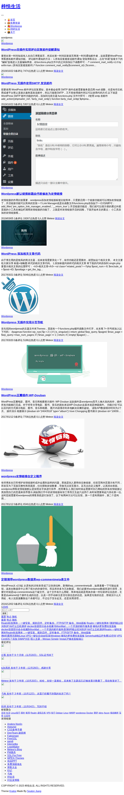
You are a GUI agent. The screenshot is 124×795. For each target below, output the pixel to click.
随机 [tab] (14, 616)
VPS (48, 713)
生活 (8, 713)
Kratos (12, 791)
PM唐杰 (11, 752)
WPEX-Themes (15, 758)
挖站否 (11, 777)
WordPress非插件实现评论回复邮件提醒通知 (30, 49)
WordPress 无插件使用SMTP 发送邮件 (26, 83)
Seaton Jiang (34, 791)
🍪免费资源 (13, 23)
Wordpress (7, 43)
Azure (106, 713)
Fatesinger (13, 736)
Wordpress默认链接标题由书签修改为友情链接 (31, 193)
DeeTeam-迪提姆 (16, 733)
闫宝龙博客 (13, 780)
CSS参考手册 (14, 729)
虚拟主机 (41, 713)
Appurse (11, 726)
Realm (34, 713)
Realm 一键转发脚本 (98, 623)
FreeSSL (12, 738)
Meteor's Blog (14, 749)
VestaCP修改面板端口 (71, 639)
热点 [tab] (9, 616)
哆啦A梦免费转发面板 (104, 626)
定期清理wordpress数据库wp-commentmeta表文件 (35, 579)
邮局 (28, 713)
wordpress (81, 713)
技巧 (53, 713)
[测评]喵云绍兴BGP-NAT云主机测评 (85, 629)
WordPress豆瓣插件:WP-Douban (23, 395)
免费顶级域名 (14, 764)
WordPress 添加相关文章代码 (20, 253)
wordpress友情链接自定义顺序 (21, 476)
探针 (23, 713)
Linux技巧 (15, 713)
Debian (59, 713)
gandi (10, 741)
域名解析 (114, 713)
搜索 (4, 613)
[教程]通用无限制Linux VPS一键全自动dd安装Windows (30, 635)
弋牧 (9, 773)
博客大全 (12, 767)
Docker (89, 713)
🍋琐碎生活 (13, 29)
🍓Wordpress (14, 26)
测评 (96, 713)
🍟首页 (11, 19)
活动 (3, 713)
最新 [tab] (3, 616)
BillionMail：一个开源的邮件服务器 (73, 626)
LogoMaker (13, 746)
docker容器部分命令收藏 (40, 626)
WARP (72, 713)
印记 (9, 770)
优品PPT (12, 761)
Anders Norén (14, 724)
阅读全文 (58, 71)
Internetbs (12, 744)
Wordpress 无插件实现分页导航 (22, 322)
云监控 (7, 715)
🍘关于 (11, 32)
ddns (101, 713)
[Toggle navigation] (2, 15)
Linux (66, 713)
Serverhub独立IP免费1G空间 (100, 635)
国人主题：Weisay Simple (44, 639)
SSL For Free (14, 755)
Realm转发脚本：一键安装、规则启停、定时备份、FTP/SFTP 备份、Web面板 (43, 623)
